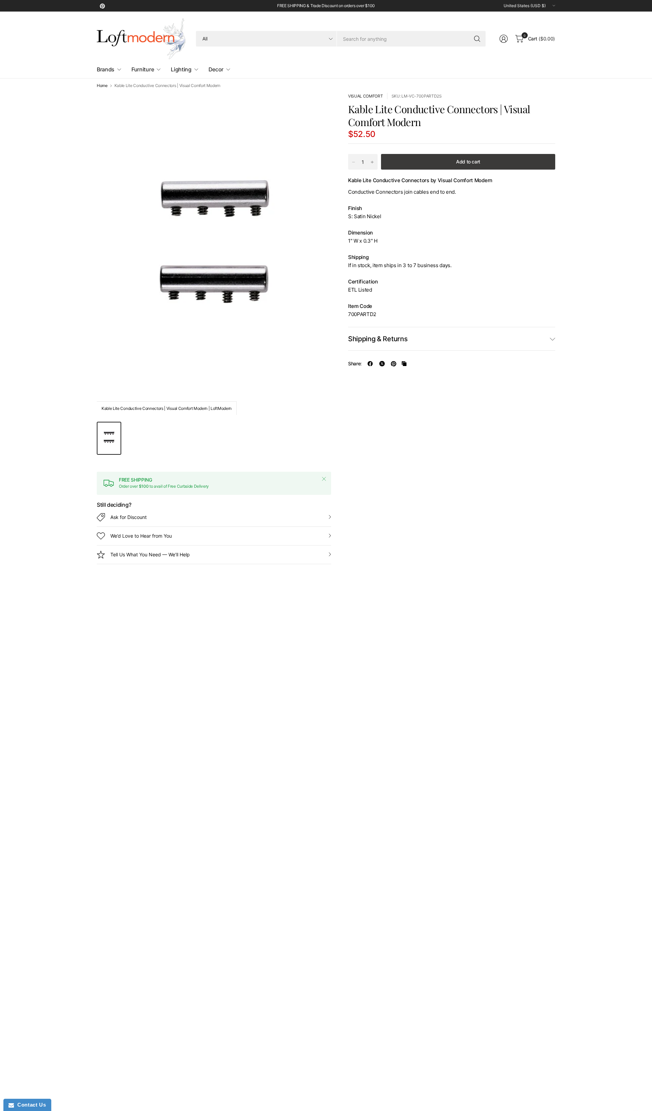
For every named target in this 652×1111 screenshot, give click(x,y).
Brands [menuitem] (105, 69)
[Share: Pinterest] (393, 363)
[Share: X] (382, 363)
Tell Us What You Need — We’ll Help (150, 554)
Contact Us (30, 1105)
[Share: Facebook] (370, 363)
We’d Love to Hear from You (141, 536)
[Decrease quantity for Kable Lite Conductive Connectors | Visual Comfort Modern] (353, 162)
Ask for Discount (128, 517)
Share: (355, 363)
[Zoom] (318, 106)
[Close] (324, 478)
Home (102, 86)
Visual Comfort (365, 96)
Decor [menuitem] (216, 69)
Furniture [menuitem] (142, 69)
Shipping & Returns (378, 339)
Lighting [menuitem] (181, 69)
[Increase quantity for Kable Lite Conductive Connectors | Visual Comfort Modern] (372, 162)
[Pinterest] (102, 5)
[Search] (477, 39)
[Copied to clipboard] (404, 363)
